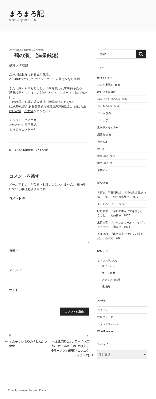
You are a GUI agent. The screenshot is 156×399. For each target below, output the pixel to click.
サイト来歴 (108, 272)
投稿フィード (105, 317)
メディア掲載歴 (111, 279)
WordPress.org (106, 331)
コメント (17, 198)
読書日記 (102, 155)
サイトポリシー (111, 266)
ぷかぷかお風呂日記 (23, 150)
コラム (101, 113)
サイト (13, 290)
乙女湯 (28, 111)
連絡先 (106, 286)
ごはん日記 (104, 84)
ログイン (102, 310)
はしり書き (104, 91)
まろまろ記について (109, 260)
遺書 (100, 170)
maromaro (38, 50)
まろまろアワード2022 (111, 203)
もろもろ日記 (41, 150)
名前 (14, 250)
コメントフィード (108, 324)
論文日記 (102, 162)
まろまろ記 (26, 13)
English (101, 77)
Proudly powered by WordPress (27, 390)
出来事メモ (104, 127)
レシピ (101, 120)
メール (15, 270)
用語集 (101, 134)
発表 (100, 141)
